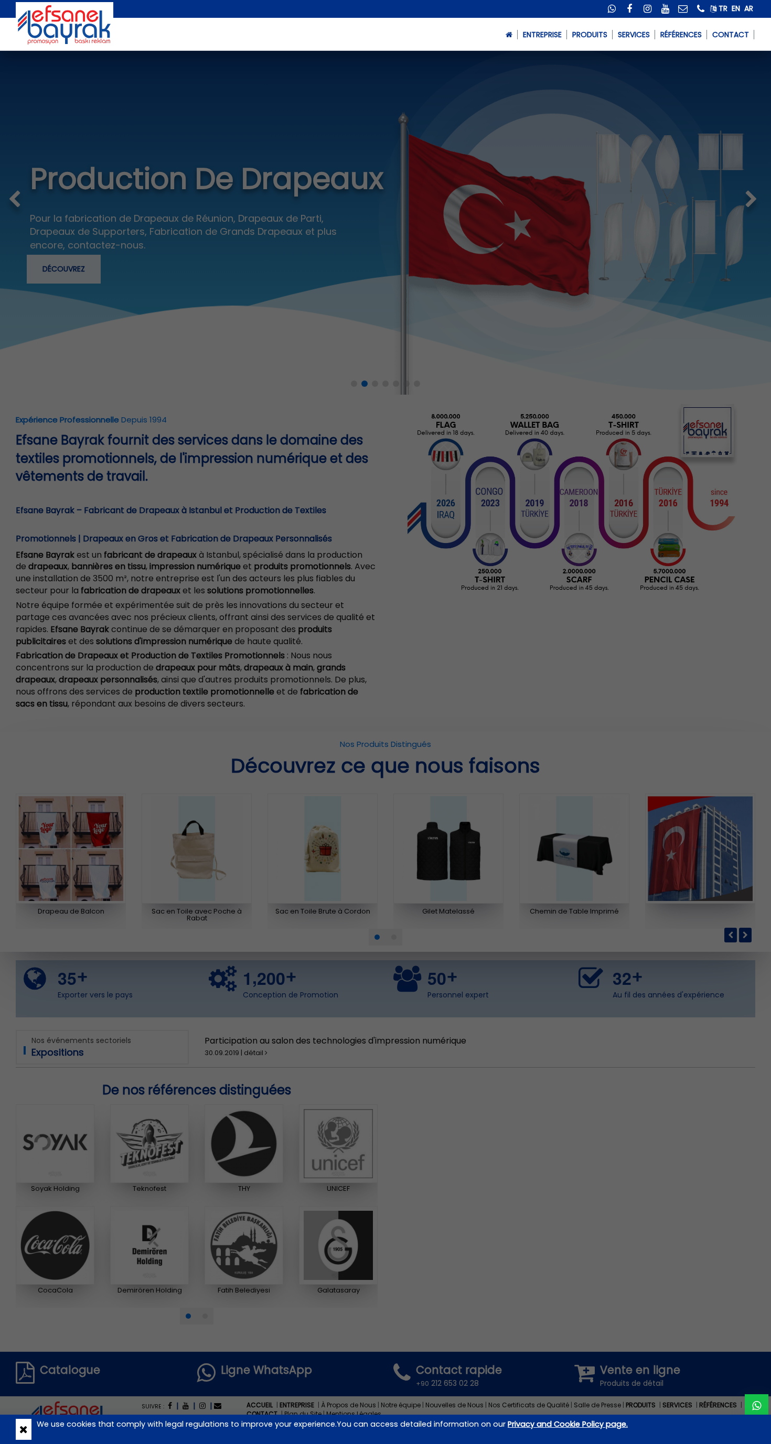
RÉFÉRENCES (681, 34)
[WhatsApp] (611, 9)
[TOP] (756, 1406)
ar (748, 8)
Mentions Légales (353, 1413)
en (736, 8)
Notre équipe (401, 1404)
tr (723, 8)
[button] (377, 937)
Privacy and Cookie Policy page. (568, 1424)
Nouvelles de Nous (454, 1404)
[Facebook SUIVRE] (629, 9)
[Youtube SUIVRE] (665, 9)
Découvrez (63, 269)
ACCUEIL (260, 1404)
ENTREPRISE (297, 1404)
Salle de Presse (597, 1404)
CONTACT (730, 34)
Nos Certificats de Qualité (528, 1404)
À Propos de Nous (348, 1404)
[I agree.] (23, 1429)
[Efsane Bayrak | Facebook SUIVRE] (170, 1405)
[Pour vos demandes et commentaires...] (682, 9)
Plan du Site (303, 1413)
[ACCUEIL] (509, 34)
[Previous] (730, 935)
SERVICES (634, 34)
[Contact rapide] (700, 9)
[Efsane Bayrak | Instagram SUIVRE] (202, 1405)
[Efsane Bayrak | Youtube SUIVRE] (185, 1405)
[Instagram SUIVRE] (647, 9)
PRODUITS (641, 1404)
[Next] (745, 935)
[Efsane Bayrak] (64, 24)
